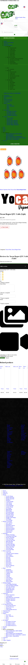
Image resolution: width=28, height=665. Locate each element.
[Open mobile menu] (14, 29)
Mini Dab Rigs (9, 541)
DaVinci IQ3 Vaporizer (12, 122)
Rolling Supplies (9, 439)
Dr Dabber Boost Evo (12, 115)
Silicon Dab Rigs (10, 546)
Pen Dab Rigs (9, 542)
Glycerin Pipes (9, 578)
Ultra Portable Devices (11, 609)
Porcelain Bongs (10, 512)
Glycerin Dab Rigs (10, 540)
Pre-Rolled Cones (10, 588)
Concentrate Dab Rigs (11, 536)
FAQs (8, 459)
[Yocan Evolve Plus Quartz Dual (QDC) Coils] (7, 376)
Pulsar (11, 86)
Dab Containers (14, 64)
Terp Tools (12, 54)
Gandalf (8, 576)
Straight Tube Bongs (11, 517)
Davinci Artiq (10, 118)
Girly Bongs (9, 502)
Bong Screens (9, 530)
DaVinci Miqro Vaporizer (13, 124)
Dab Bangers (13, 48)
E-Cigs (8, 441)
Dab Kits (12, 69)
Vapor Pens (8, 602)
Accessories (10, 442)
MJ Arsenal (12, 85)
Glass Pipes (8, 577)
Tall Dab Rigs (9, 548)
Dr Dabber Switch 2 (11, 114)
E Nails (7, 601)
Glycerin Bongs (9, 505)
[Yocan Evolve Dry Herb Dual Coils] (21, 376)
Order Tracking (9, 453)
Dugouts (8, 574)
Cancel (7, 357)
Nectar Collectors (14, 60)
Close (1, 644)
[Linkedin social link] (7, 2)
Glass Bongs (9, 504)
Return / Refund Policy (9, 457)
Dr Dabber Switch (11, 112)
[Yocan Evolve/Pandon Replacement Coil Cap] (15, 376)
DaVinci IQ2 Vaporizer (12, 120)
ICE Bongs (8, 508)
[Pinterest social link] (5, 2)
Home (1, 189)
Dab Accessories (10, 431)
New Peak (9, 104)
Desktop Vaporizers (10, 598)
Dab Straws (13, 50)
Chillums (8, 573)
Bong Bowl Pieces (10, 525)
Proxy (8, 108)
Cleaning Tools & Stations (16, 58)
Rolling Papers (9, 590)
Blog (8, 462)
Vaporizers (9, 433)
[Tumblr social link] (18, 476)
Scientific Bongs (10, 514)
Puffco (11, 81)
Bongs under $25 (10, 497)
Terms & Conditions (9, 464)
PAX (22, 429)
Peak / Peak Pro (10, 106)
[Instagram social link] (14, 476)
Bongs (8, 425)
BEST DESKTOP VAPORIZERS (14, 136)
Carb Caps (12, 49)
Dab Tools (12, 52)
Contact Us (9, 460)
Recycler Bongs (10, 513)
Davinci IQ (9, 119)
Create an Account (14, 658)
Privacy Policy (9, 466)
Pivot (8, 107)
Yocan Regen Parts (21, 189)
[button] (7, 366)
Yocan (11, 88)
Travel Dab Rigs (10, 549)
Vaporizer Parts (7, 189)
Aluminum (8, 569)
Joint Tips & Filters (10, 586)
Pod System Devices (11, 605)
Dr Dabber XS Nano (12, 111)
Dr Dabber (12, 82)
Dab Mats (12, 61)
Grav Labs (12, 89)
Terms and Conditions (10, 485)
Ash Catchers (9, 522)
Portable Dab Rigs (10, 544)
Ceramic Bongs (9, 501)
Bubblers (8, 500)
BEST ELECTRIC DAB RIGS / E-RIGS (16, 137)
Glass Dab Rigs (9, 538)
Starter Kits (8, 608)
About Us (9, 451)
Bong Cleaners (9, 526)
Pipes (8, 437)
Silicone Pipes (9, 581)
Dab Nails (12, 56)
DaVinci (23, 454)
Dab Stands (13, 62)
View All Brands (23, 439)
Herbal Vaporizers (10, 594)
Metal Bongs (9, 509)
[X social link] (3, 2)
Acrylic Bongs (9, 496)
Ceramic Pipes (9, 572)
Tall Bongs (8, 518)
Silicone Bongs (9, 516)
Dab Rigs (9, 429)
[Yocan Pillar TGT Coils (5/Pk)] (2, 376)
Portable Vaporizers (10, 600)
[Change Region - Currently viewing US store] (24, 7)
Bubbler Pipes (9, 570)
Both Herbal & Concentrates (12, 597)
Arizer (22, 427)
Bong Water (9, 532)
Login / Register (7, 640)
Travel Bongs (9, 520)
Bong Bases (9, 524)
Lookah (12, 84)
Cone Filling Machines (11, 584)
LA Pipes (23, 437)
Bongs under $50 (10, 498)
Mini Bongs (9, 510)
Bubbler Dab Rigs (10, 534)
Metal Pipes (8, 580)
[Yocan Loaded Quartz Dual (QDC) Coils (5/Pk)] (25, 376)
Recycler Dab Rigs (10, 545)
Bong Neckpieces (10, 529)
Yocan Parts (14, 189)
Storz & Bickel (23, 425)
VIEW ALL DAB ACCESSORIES (12, 93)
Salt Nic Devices (10, 606)
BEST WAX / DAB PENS (12, 139)
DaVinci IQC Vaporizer (12, 123)
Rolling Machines (10, 589)
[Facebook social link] (1, 2)
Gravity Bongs (9, 506)
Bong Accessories (10, 427)
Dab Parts (12, 53)
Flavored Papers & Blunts (12, 585)
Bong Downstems (10, 528)
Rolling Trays (9, 592)
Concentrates (9, 596)
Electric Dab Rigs (10, 537)
